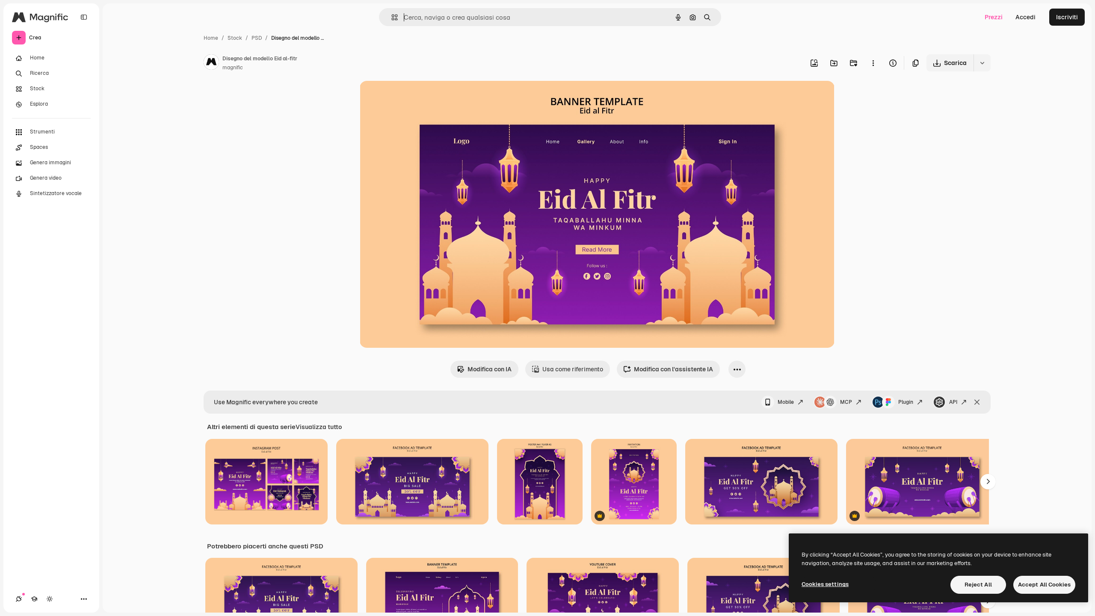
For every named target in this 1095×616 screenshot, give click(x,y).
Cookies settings (825, 584)
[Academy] (34, 599)
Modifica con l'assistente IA (673, 369)
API (953, 402)
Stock (235, 38)
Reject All (978, 584)
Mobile (786, 402)
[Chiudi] (977, 402)
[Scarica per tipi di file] (982, 62)
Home (211, 38)
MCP (846, 402)
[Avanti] (988, 481)
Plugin (905, 402)
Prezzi (994, 17)
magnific (232, 67)
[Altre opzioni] (873, 62)
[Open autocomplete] (391, 17)
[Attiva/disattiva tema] (49, 599)
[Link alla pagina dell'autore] (211, 63)
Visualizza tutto (319, 427)
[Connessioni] (19, 599)
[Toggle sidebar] (84, 17)
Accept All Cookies (1044, 584)
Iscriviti (1067, 17)
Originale (416, 97)
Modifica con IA (490, 369)
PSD (257, 38)
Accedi (1025, 17)
